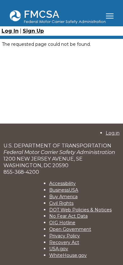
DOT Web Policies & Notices (80, 210)
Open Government (70, 229)
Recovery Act (64, 242)
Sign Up (33, 31)
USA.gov (58, 249)
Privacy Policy (64, 236)
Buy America (63, 196)
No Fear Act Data (68, 216)
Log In (10, 31)
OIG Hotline (62, 222)
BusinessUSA (63, 190)
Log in (113, 133)
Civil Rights (61, 203)
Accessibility (62, 183)
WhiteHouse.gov (68, 255)
